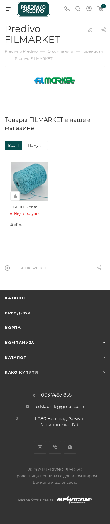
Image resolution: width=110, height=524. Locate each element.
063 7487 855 (56, 395)
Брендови (18, 312)
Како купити (21, 372)
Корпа (13, 327)
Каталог (15, 297)
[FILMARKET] (55, 80)
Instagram (40, 447)
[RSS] (90, 30)
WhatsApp (70, 447)
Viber (55, 447)
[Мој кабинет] (89, 9)
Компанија (19, 342)
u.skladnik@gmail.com (59, 406)
